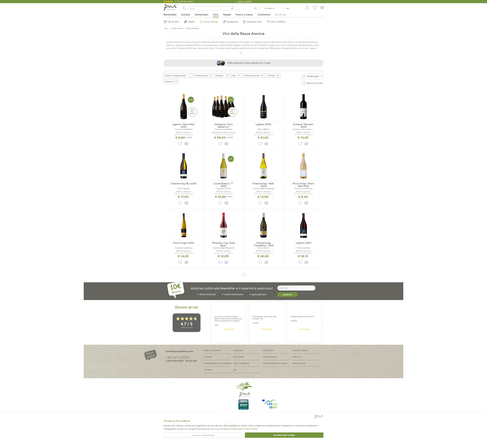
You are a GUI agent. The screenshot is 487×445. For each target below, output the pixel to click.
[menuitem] (307, 7)
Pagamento (268, 350)
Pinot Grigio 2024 (183, 243)
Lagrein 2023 (303, 243)
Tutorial (208, 370)
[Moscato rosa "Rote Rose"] (223, 225)
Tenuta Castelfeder (184, 129)
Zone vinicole (210, 21)
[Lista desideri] (315, 7)
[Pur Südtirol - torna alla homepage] (171, 7)
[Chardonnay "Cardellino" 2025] (263, 225)
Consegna (238, 350)
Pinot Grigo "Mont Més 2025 (303, 184)
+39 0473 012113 (177, 357)
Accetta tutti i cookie (284, 435)
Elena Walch (263, 129)
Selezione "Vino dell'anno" (223, 125)
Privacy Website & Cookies (275, 363)
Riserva (169, 81)
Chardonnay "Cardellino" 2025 (263, 244)
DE (255, 8)
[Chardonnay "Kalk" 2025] (263, 166)
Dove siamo (238, 357)
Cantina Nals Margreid (263, 188)
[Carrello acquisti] (323, 7)
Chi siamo (208, 357)
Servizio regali (270, 357)
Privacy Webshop (241, 363)
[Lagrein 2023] (303, 225)
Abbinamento (252, 75)
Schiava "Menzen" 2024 (303, 125)
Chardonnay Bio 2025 (183, 183)
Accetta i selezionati (202, 435)
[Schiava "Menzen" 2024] (303, 106)
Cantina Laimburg (183, 248)
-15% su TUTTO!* (244, 1)
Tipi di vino (173, 21)
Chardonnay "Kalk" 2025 (263, 184)
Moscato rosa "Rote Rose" (223, 244)
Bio (234, 75)
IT (259, 8)
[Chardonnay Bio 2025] (183, 166)
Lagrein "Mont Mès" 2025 (183, 125)
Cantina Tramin (223, 188)
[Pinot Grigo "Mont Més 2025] (303, 166)
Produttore (201, 75)
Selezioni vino (254, 21)
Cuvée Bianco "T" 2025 (223, 184)
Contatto (296, 357)
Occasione (232, 21)
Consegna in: (269, 8)
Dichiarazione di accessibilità (217, 363)
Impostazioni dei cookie (244, 428)
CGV (235, 370)
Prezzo (219, 75)
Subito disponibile (175, 75)
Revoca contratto (212, 350)
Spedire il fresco (300, 350)
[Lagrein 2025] (263, 106)
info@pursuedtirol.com (179, 351)
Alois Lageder (183, 188)
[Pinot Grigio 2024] (183, 225)
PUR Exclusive (299, 363)
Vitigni (191, 21)
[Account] (307, 7)
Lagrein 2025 (263, 124)
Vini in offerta (278, 21)
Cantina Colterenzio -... (303, 129)
